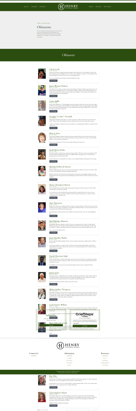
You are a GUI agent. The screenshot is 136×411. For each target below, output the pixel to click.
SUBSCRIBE (51, 325)
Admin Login (74, 372)
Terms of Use (68, 372)
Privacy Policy (62, 372)
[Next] (98, 410)
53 (93, 409)
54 (95, 409)
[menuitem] (26, 7)
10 (88, 409)
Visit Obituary (53, 80)
